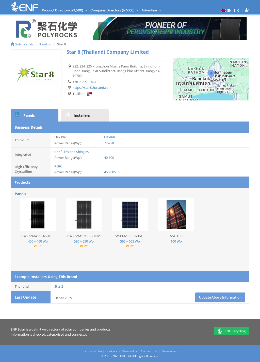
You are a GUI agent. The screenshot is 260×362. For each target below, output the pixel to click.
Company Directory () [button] (112, 10)
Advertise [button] (149, 10)
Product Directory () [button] (63, 10)
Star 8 (58, 286)
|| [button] (238, 10)
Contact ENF (149, 351)
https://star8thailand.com (92, 87)
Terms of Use (92, 351)
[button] (226, 10)
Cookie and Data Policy (121, 351)
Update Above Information (220, 297)
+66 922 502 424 (84, 81)
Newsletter (169, 351)
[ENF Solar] (24, 7)
